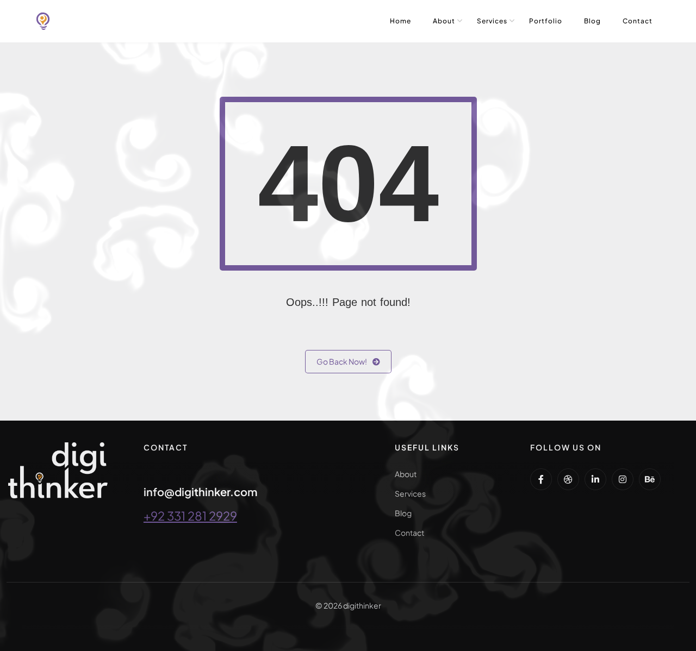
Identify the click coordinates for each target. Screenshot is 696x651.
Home (400, 21)
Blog (592, 21)
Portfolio (545, 21)
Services (492, 21)
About (444, 21)
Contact (637, 21)
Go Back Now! (341, 361)
